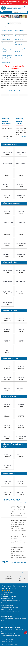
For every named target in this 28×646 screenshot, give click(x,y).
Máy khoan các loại (20, 16)
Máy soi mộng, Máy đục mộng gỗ (20, 33)
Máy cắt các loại (19, 29)
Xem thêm (9, 129)
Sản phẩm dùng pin (6, 16)
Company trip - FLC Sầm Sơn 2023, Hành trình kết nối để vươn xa (18, 526)
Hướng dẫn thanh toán (8, 642)
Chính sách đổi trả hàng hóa (9, 634)
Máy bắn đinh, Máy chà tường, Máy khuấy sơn (20, 39)
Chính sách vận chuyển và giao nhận (11, 636)
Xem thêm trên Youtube (18, 552)
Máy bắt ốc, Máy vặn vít (7, 21)
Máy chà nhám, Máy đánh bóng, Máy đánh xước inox (7, 39)
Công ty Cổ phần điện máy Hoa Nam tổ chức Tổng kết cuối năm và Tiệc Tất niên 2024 (18, 498)
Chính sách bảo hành (7, 631)
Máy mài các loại (19, 25)
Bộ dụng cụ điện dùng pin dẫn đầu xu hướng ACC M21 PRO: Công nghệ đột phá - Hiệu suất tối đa (18, 513)
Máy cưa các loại (6, 29)
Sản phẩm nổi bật (10, 134)
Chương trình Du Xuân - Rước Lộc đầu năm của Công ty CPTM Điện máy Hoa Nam (17, 540)
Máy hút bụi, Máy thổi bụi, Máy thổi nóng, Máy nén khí (7, 46)
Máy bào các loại (6, 32)
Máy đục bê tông (6, 25)
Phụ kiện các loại (6, 52)
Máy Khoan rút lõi (19, 20)
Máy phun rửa (18, 45)
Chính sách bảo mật (7, 629)
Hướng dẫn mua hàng (8, 639)
